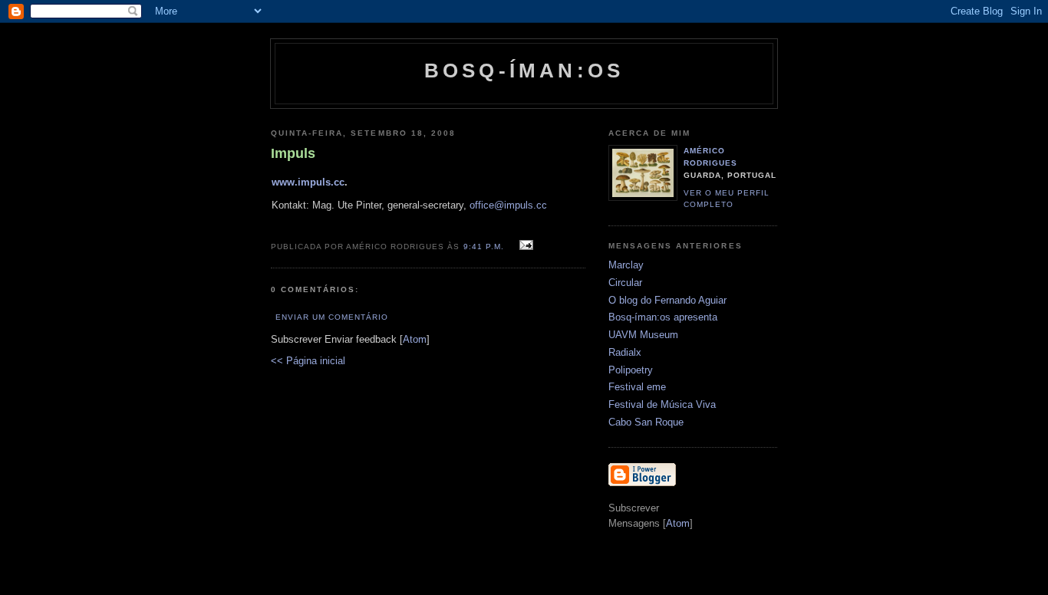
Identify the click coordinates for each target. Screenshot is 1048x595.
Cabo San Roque (646, 422)
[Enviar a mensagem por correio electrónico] (524, 245)
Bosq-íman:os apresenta (662, 317)
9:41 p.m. (485, 246)
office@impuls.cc (508, 205)
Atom (415, 339)
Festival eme (637, 387)
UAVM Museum (643, 334)
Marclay (626, 265)
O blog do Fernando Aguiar (667, 300)
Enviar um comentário (331, 317)
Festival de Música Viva (662, 404)
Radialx (624, 352)
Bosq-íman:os (524, 70)
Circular (625, 282)
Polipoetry (630, 370)
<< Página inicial (308, 361)
